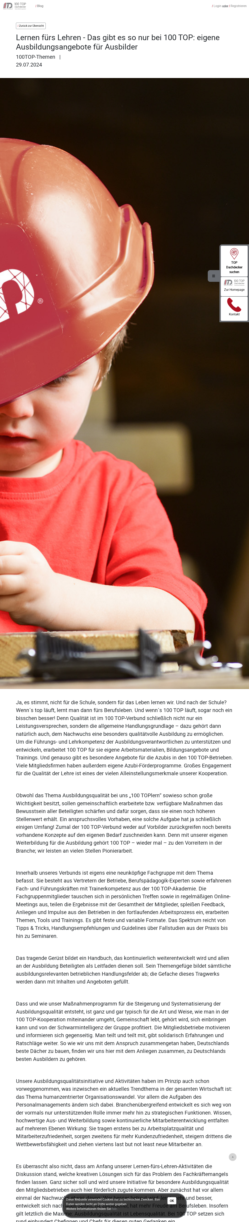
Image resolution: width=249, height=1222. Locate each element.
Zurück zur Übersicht (31, 25)
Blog (39, 6)
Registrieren (238, 6)
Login (216, 6)
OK (172, 1201)
